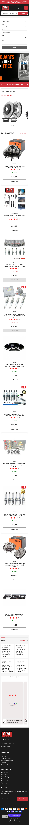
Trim (3, 40)
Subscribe (22, 798)
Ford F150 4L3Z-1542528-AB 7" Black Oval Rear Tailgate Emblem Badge (14, 365)
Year (3, 19)
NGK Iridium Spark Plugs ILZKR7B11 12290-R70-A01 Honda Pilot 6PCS (14, 415)
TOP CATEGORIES (6, 95)
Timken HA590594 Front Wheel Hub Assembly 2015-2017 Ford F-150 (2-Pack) (14, 565)
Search (23, 13)
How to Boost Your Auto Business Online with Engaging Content (21, 668)
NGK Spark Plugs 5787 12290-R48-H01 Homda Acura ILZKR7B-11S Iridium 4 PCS (14, 465)
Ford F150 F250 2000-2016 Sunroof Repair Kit (14, 216)
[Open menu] (26, 8)
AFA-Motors (15, 213)
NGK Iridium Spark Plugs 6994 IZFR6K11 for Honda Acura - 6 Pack (14, 265)
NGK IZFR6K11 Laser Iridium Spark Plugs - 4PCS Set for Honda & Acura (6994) (14, 315)
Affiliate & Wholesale (7, 760)
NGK (14, 262)
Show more (23, 133)
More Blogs (23, 640)
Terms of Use (5, 781)
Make (3, 24)
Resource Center (6, 758)
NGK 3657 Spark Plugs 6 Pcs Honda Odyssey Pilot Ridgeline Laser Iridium (14, 515)
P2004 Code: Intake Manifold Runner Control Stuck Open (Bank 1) (7, 653)
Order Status (4, 775)
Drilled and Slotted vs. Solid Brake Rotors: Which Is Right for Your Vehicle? (7, 668)
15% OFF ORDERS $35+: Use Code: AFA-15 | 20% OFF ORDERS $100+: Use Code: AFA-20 (14, 2)
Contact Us (4, 783)
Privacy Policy (5, 764)
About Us (3, 756)
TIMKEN (14, 164)
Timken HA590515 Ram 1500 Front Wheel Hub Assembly (14, 167)
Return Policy (5, 777)
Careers (3, 762)
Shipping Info (5, 779)
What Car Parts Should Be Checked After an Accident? (20, 652)
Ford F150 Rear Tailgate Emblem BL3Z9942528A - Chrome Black (14, 615)
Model (3, 29)
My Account (4, 773)
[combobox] (14, 13)
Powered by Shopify (19, 823)
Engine (3, 35)
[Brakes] (12, 111)
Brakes (13, 125)
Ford (14, 362)
